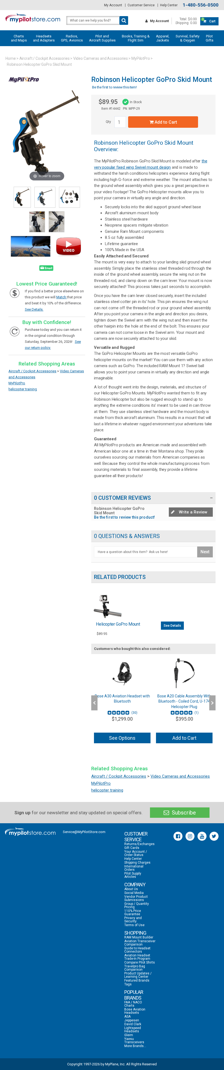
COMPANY (134, 884)
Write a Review (192, 512)
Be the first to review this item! (114, 87)
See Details (172, 626)
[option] (122, 703)
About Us (131, 889)
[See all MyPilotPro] (23, 85)
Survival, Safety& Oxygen (187, 38)
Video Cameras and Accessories (100, 58)
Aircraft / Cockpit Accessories (44, 58)
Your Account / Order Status (135, 853)
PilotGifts (209, 38)
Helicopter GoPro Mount (118, 624)
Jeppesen (131, 1020)
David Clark (132, 1024)
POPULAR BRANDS (133, 995)
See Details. (34, 309)
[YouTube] (202, 836)
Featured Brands (136, 980)
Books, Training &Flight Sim (136, 38)
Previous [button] (94, 702)
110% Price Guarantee (132, 912)
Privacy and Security (133, 919)
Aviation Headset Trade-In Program (137, 957)
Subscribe (183, 812)
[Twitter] (214, 836)
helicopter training (22, 389)
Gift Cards (131, 847)
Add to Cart (165, 122)
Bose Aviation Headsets (134, 1011)
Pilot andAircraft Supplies (102, 38)
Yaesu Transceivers (134, 1040)
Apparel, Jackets (162, 38)
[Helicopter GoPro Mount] (108, 606)
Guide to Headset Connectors (137, 950)
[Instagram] (189, 836)
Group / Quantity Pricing (136, 905)
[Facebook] (177, 836)
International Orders (133, 868)
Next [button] (212, 702)
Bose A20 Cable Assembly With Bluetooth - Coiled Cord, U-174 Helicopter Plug (122, 701)
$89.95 (108, 102)
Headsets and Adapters (44, 38)
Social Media (134, 892)
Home (10, 58)
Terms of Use (134, 925)
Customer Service (141, 5)
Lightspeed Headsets (132, 1029)
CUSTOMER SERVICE (136, 836)
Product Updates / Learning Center (138, 975)
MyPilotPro (140, 58)
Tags (128, 984)
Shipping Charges (137, 862)
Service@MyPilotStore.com (84, 832)
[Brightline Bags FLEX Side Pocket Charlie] (184, 673)
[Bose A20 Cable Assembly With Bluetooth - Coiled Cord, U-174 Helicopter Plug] (122, 673)
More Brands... (135, 1046)
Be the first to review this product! (124, 517)
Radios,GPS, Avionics (72, 38)
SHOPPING (135, 933)
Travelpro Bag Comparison (134, 968)
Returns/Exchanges (139, 844)
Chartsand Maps (19, 38)
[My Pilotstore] (30, 832)
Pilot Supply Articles (132, 875)
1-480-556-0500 (201, 5)
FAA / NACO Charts (133, 1004)
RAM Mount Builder (138, 937)
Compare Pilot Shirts (139, 962)
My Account (113, 5)
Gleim (128, 1035)
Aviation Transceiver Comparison (139, 943)
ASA (127, 1016)
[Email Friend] (46, 269)
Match (61, 297)
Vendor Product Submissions (136, 898)
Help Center (169, 5)
